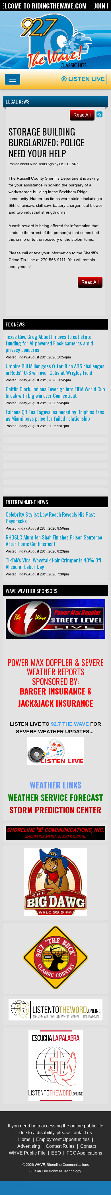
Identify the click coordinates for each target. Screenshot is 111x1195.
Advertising (28, 1146)
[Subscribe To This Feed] (99, 114)
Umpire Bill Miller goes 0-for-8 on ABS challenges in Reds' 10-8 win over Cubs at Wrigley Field (55, 369)
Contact (88, 1146)
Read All (82, 115)
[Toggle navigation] (12, 79)
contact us (81, 1132)
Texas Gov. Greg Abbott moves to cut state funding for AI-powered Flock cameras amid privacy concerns (49, 343)
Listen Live (86, 79)
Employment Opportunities (63, 1139)
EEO (56, 1153)
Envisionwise (52, 1171)
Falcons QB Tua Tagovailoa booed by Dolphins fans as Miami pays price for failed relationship (55, 415)
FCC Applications (84, 1153)
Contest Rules (60, 1146)
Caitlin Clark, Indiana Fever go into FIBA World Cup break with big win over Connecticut (55, 392)
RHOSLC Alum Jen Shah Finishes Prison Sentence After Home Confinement (54, 540)
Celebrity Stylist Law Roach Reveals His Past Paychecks (50, 517)
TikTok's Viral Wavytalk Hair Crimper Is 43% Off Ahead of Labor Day (53, 563)
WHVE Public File (27, 1153)
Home (24, 1139)
